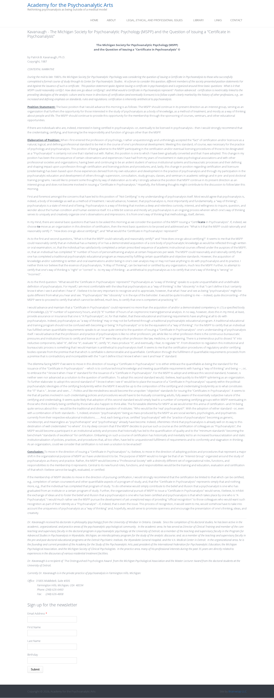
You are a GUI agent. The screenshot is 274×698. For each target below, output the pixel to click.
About (111, 20)
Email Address (37, 613)
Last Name (33, 641)
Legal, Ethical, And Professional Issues (155, 20)
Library (198, 20)
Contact (236, 20)
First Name (34, 627)
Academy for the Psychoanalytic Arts (70, 5)
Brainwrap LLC (237, 691)
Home (94, 20)
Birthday (32, 654)
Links (218, 20)
